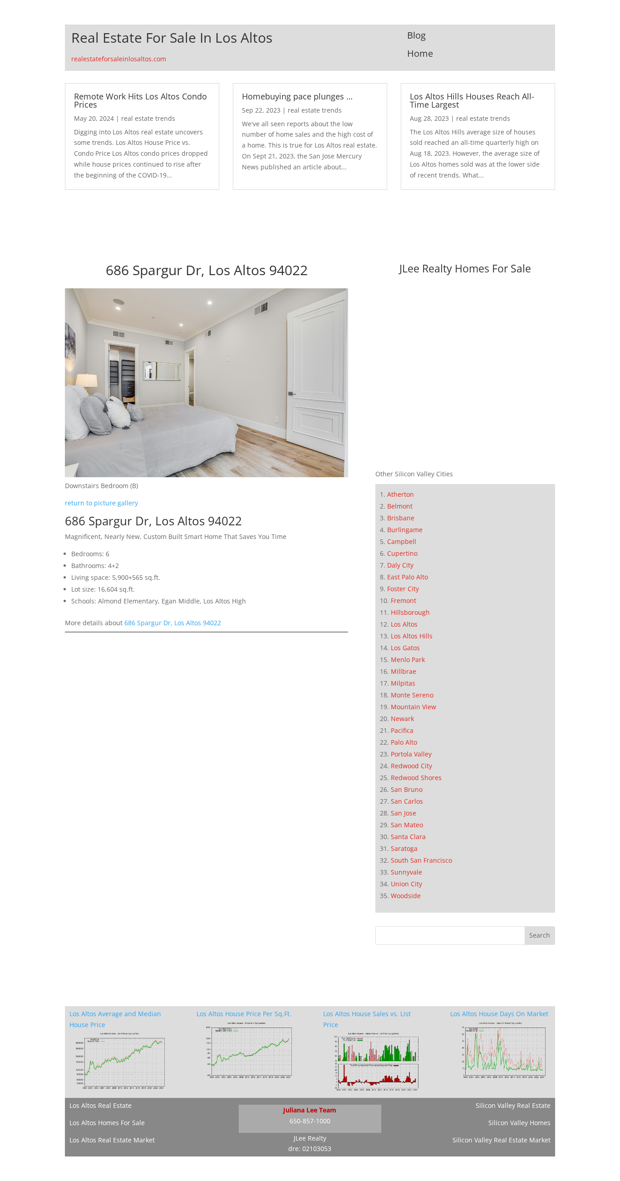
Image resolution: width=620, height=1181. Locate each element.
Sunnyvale (406, 872)
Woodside (406, 895)
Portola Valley (411, 754)
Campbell (401, 541)
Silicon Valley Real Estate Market (502, 1140)
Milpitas (403, 683)
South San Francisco (421, 860)
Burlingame (405, 529)
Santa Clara (408, 836)
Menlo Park (408, 659)
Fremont (403, 600)
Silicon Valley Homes (519, 1122)
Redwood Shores (416, 777)
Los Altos (404, 624)
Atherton (400, 494)
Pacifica (402, 730)
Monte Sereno (412, 695)
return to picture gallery (101, 503)
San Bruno (407, 789)
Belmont (400, 506)
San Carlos (407, 801)
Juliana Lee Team (309, 1110)
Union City (406, 884)
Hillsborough (410, 612)
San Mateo (407, 824)
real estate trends (148, 118)
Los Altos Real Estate (100, 1105)
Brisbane (400, 518)
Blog (416, 35)
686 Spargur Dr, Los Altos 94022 (172, 622)
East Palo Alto (407, 577)
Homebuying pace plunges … (297, 96)
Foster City (403, 588)
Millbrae (403, 671)
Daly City (400, 565)
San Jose (403, 813)
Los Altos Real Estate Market (112, 1140)
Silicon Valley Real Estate (513, 1105)
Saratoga (404, 848)
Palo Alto (404, 742)
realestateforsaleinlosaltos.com (118, 58)
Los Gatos (405, 647)
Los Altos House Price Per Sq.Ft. (244, 1013)
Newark (402, 718)
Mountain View (413, 706)
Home (420, 53)
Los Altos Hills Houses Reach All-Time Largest (472, 100)
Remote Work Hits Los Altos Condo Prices (140, 100)
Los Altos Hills (412, 636)
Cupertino (402, 553)
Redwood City (411, 765)
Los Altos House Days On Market (499, 1013)
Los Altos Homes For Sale (107, 1122)
